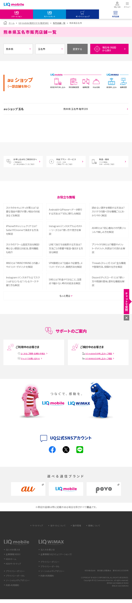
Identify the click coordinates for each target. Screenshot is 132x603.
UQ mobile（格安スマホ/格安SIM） (34, 22)
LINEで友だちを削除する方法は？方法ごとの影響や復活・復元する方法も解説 (66, 248)
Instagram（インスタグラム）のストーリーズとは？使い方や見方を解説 (65, 229)
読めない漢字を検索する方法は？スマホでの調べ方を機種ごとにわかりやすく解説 (108, 211)
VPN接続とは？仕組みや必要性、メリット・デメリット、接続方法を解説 (65, 264)
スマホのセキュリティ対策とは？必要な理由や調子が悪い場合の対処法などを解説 (23, 211)
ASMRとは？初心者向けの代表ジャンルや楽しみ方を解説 (109, 229)
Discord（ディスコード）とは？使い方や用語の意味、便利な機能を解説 (108, 281)
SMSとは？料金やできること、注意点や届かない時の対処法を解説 (65, 281)
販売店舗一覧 (59, 22)
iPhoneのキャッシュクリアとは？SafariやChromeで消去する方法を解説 (22, 229)
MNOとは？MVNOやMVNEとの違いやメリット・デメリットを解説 (23, 264)
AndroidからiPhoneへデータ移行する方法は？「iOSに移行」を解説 (65, 211)
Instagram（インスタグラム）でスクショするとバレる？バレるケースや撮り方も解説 (23, 281)
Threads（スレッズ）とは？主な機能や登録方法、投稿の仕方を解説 (109, 264)
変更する (77, 49)
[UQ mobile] (13, 5)
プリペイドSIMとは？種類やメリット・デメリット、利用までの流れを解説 (108, 248)
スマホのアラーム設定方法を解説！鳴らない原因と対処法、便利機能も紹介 (23, 248)
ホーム (11, 22)
